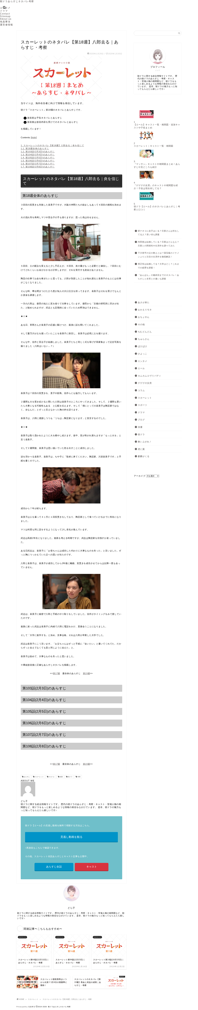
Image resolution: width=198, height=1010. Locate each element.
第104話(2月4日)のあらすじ (38, 154)
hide (34, 137)
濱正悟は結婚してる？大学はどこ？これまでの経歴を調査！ (158, 266)
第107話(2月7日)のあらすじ (38, 163)
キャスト (91, 866)
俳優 (140, 427)
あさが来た (143, 302)
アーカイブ (139, 476)
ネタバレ (51, 777)
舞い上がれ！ (145, 441)
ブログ (141, 419)
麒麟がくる (143, 456)
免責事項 (5, 21)
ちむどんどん (145, 331)
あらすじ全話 (54, 866)
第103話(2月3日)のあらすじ (38, 151)
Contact (5, 13)
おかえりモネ (145, 309)
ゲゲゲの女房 (145, 383)
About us (5, 19)
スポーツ (142, 405)
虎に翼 (141, 449)
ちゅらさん (143, 339)
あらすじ (26, 777)
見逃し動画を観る (71, 836)
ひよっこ (142, 353)
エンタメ (142, 361)
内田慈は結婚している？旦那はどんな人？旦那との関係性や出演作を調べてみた (158, 244)
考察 (78, 777)
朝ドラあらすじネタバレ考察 (17, 1)
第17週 (56, 673)
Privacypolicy (22, 1007)
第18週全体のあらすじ (35, 148)
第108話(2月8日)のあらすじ (38, 167)
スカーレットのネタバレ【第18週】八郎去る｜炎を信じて (52, 145)
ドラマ (4, 11)
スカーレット (27, 36)
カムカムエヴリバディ (149, 375)
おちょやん (143, 317)
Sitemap (5, 16)
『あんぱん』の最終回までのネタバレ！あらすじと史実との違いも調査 (158, 277)
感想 (61, 777)
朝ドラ (70, 777)
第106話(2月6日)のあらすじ (38, 160)
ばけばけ (142, 346)
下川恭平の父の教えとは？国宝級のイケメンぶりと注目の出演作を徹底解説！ (158, 255)
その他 (141, 324)
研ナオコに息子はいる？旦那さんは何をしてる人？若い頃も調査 (158, 233)
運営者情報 (6, 24)
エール (141, 368)
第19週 (86, 673)
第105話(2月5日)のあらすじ (38, 157)
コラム (141, 390)
